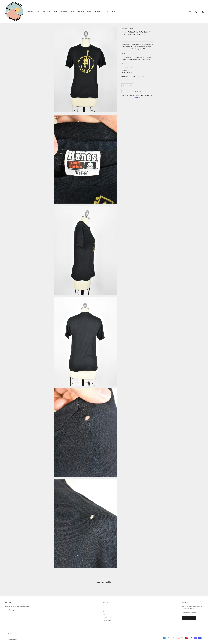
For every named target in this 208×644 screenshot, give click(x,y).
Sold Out (138, 91)
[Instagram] (9, 610)
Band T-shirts (46, 11)
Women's (30, 11)
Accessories (80, 11)
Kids (107, 11)
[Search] (199, 11)
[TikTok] (13, 610)
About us (105, 606)
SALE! (113, 11)
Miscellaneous (98, 11)
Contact (105, 612)
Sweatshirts (64, 11)
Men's (37, 11)
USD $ (189, 11)
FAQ (104, 614)
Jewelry (89, 11)
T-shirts (55, 11)
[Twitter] (127, 79)
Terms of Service (107, 620)
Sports (72, 11)
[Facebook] (125, 79)
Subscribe (188, 618)
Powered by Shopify (11, 639)
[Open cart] (203, 12)
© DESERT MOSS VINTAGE (12, 637)
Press (104, 609)
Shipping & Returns (108, 617)
